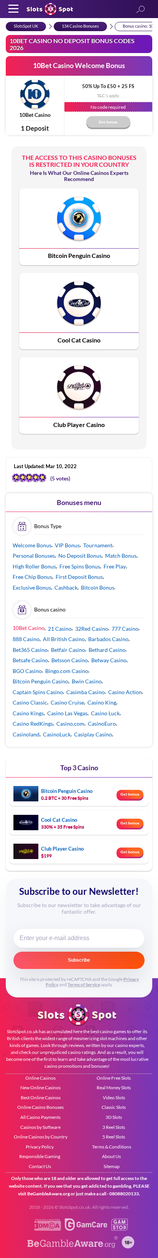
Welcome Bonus (32, 545)
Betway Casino (109, 660)
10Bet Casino (35, 114)
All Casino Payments (40, 1117)
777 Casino (125, 628)
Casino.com (70, 723)
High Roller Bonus (34, 566)
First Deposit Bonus (79, 576)
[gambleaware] (72, 1246)
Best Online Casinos (41, 1097)
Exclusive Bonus (32, 587)
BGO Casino (27, 671)
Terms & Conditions (111, 1147)
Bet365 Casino (30, 649)
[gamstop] (119, 1228)
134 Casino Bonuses (80, 25)
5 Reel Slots (113, 1137)
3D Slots (113, 1117)
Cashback (65, 587)
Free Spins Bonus (79, 566)
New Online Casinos (40, 1087)
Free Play (115, 566)
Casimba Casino (85, 692)
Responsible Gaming (39, 1156)
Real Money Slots (114, 1087)
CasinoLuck (57, 734)
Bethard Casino (107, 649)
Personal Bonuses (34, 555)
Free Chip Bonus (32, 576)
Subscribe (79, 960)
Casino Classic (30, 702)
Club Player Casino (79, 424)
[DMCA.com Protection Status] (47, 1228)
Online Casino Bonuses (40, 1107)
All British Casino (64, 639)
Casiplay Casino (93, 734)
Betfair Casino (68, 649)
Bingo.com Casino (66, 671)
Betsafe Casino (30, 660)
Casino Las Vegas (67, 713)
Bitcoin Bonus (97, 587)
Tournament (97, 545)
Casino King (101, 702)
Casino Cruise (67, 702)
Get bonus (130, 794)
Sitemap (112, 1166)
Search (140, 10)
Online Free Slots (114, 1078)
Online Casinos (40, 1078)
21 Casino (60, 628)
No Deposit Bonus (80, 555)
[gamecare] (86, 1228)
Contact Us (40, 1166)
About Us (111, 1156)
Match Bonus (121, 555)
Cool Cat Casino (79, 340)
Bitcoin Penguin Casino (79, 255)
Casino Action (125, 692)
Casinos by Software (40, 1127)
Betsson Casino (69, 660)
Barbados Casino (108, 639)
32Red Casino (91, 628)
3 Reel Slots (113, 1127)
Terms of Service (83, 984)
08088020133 (124, 1194)
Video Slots (114, 1097)
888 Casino (26, 639)
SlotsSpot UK (26, 25)
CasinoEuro (102, 723)
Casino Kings (28, 713)
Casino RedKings (33, 723)
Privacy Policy (40, 1147)
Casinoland (26, 734)
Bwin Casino (87, 681)
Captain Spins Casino (38, 692)
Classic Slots (114, 1107)
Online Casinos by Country (40, 1137)
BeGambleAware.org (48, 1194)
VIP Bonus (67, 545)
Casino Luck (105, 713)
